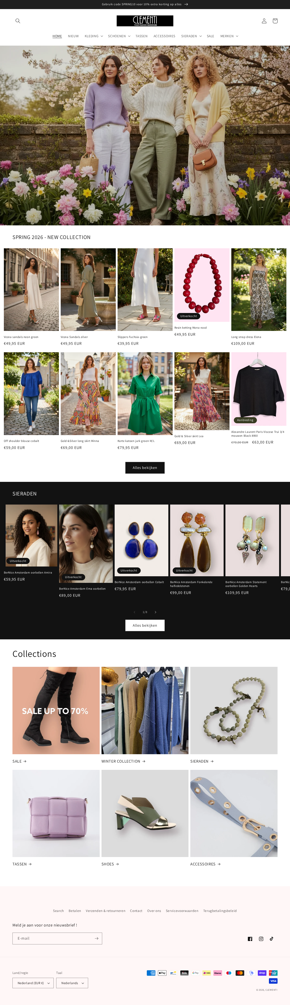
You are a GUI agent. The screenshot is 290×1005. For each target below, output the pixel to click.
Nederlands (69, 983)
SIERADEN (199, 761)
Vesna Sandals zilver (74, 337)
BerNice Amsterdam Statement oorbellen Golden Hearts (245, 584)
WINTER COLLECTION (121, 761)
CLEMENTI (272, 989)
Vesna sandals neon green (21, 337)
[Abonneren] (96, 938)
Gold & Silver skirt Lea (189, 436)
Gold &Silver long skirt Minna (80, 441)
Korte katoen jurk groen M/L (136, 441)
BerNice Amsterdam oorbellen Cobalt (139, 582)
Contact (136, 910)
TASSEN (19, 864)
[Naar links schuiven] (135, 612)
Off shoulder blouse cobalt (21, 441)
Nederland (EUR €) (31, 983)
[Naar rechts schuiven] (155, 612)
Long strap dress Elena (246, 337)
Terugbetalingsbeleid (220, 910)
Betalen (75, 910)
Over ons (154, 910)
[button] (17, 20)
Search (58, 910)
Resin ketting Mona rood (190, 328)
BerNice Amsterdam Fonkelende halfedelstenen (191, 584)
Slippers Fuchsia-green (133, 337)
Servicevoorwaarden (182, 910)
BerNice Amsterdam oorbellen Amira (28, 572)
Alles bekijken (145, 467)
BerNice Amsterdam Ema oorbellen (82, 589)
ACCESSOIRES (203, 864)
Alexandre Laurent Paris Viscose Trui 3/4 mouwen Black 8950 (257, 434)
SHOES (108, 864)
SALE (17, 761)
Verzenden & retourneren (105, 910)
